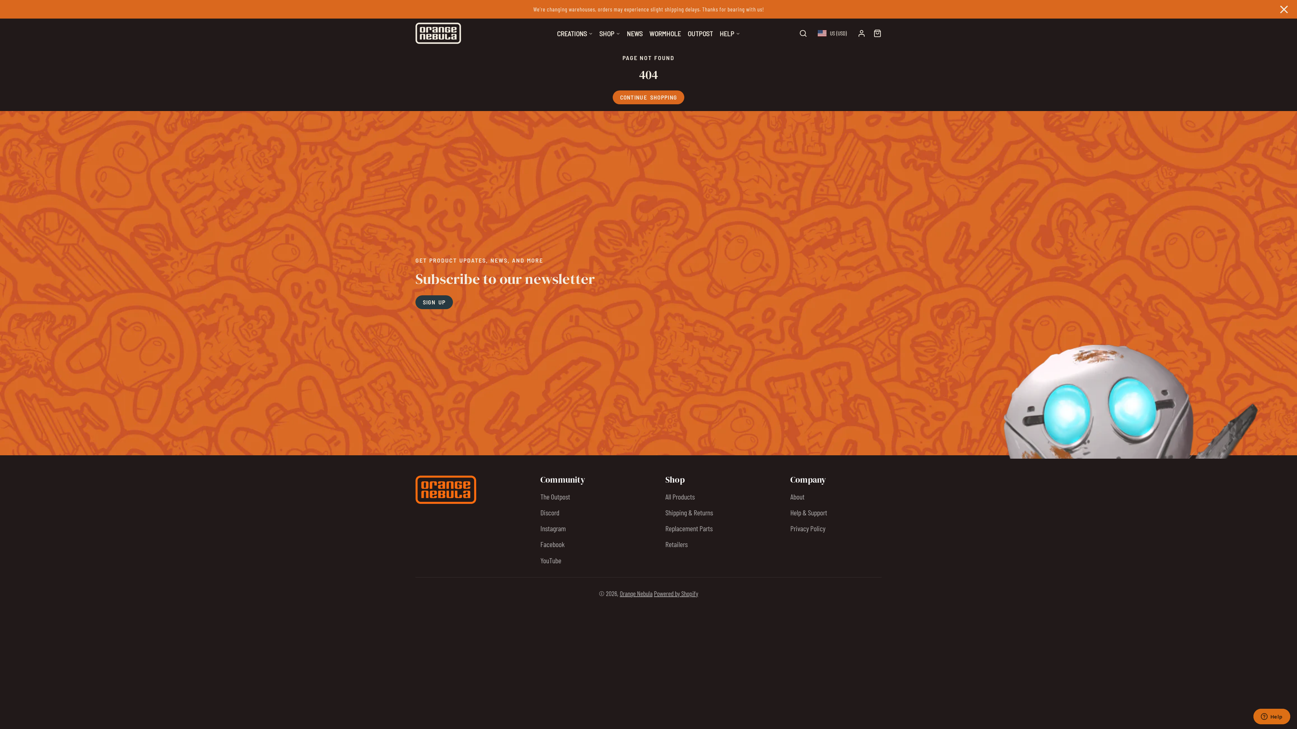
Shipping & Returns (689, 512)
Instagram (553, 528)
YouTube (550, 560)
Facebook (552, 544)
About (797, 496)
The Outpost (555, 496)
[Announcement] (648, 9)
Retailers (676, 544)
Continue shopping (648, 97)
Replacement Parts (689, 528)
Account (862, 33)
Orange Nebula (636, 593)
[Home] (438, 33)
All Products (680, 496)
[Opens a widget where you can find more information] (1271, 717)
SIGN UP (434, 302)
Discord (549, 512)
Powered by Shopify (676, 593)
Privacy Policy (807, 528)
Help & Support (808, 512)
